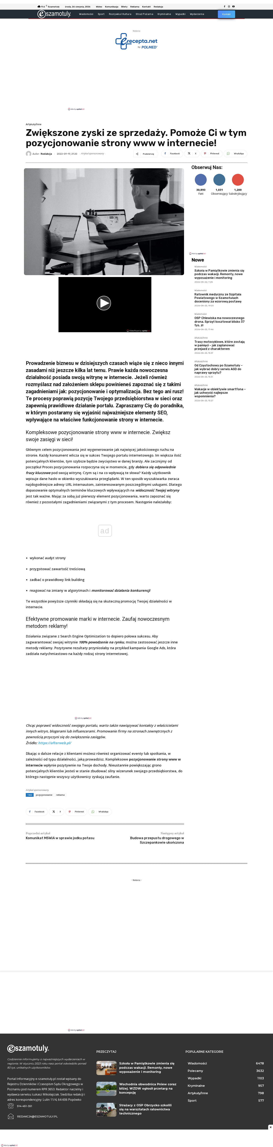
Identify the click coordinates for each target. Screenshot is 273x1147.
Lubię (201, 175)
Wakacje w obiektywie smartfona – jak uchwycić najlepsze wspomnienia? (220, 392)
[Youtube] (233, 6)
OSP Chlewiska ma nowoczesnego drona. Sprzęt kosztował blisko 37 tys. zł (219, 321)
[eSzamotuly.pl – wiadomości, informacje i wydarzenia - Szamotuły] (54, 14)
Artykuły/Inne (33, 124)
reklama (60, 794)
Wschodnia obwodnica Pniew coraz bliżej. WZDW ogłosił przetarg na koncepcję (147, 1088)
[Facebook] (224, 6)
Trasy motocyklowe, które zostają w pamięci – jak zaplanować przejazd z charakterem (219, 345)
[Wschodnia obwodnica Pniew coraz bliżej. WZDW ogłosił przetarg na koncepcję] (106, 1089)
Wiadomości (200, 267)
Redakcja (46, 154)
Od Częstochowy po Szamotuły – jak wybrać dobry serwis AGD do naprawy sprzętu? (218, 369)
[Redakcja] (29, 154)
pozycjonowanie (44, 794)
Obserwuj (219, 175)
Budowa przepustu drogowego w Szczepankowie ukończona (157, 840)
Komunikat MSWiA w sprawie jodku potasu (60, 838)
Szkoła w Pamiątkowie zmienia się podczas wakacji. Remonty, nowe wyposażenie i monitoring (219, 274)
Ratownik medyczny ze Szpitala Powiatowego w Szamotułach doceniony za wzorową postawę (217, 298)
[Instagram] (229, 6)
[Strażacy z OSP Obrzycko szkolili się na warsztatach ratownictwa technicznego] (106, 1110)
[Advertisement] (136, 79)
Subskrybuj (238, 175)
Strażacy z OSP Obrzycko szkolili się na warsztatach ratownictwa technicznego (145, 1109)
